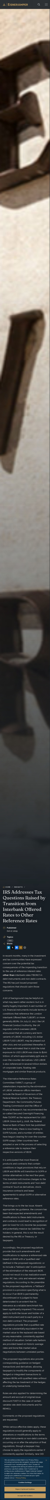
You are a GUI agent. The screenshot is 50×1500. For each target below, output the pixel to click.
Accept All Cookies (25, 1496)
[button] (46, 4)
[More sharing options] (25, 947)
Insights (18, 887)
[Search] (39, 4)
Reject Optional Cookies (25, 1489)
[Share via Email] (20, 947)
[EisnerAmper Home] (15, 4)
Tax (10, 940)
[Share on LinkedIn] (8, 947)
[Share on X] (12, 947)
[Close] (46, 1460)
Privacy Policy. (21, 1478)
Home (7, 887)
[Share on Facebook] (16, 947)
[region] (25, 1478)
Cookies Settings (25, 1482)
